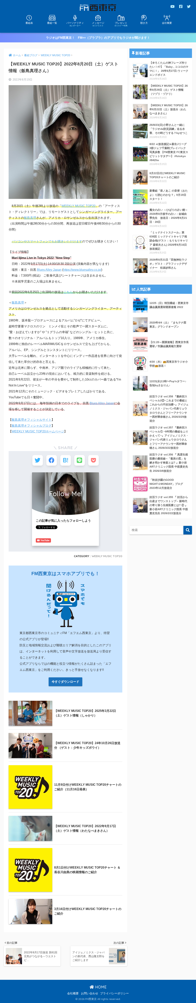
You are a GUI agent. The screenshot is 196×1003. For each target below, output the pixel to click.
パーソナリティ (75, 23)
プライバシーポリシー (114, 993)
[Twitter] (189, 6)
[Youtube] (172, 6)
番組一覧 (52, 22)
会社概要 (167, 22)
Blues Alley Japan (49, 269)
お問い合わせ (89, 993)
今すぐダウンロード (65, 681)
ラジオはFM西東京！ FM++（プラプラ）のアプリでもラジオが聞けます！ (98, 37)
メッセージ (98, 23)
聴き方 (144, 22)
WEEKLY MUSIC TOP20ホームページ (38, 431)
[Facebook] (181, 6)
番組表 (29, 22)
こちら (68, 292)
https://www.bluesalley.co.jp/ (82, 269)
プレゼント (121, 23)
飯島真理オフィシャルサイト (31, 419)
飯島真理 (30, 217)
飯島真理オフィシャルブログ (31, 425)
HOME (100, 987)
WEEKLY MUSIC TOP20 (78, 206)
